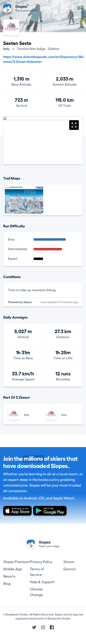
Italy (6, 49)
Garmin (69, 569)
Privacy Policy (41, 562)
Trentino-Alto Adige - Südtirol (38, 49)
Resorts (9, 576)
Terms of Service (37, 572)
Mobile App (12, 569)
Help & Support (42, 582)
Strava (68, 562)
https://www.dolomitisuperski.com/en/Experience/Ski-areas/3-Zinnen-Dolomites (43, 59)
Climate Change (36, 592)
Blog (7, 583)
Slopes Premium (16, 562)
